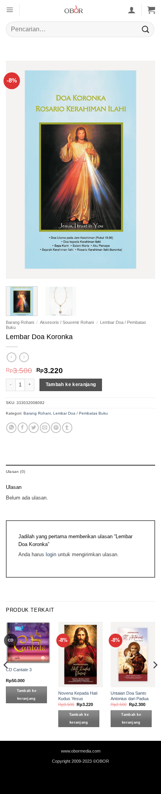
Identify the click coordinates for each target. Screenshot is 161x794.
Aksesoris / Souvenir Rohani (67, 322)
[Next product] (11, 357)
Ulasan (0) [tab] (15, 471)
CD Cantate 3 (19, 669)
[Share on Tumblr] (67, 427)
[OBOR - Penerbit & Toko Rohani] (73, 10)
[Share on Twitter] (34, 427)
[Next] (142, 170)
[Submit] (146, 29)
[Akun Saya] (132, 9)
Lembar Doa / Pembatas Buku (80, 413)
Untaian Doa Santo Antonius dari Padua (129, 696)
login (51, 554)
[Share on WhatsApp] (11, 427)
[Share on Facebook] (23, 427)
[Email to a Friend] (45, 427)
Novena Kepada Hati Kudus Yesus (77, 696)
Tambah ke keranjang (71, 384)
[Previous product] (24, 357)
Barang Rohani (20, 322)
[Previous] (19, 170)
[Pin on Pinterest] (56, 427)
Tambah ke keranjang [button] (26, 695)
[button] (9, 9)
